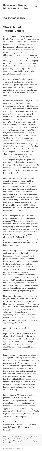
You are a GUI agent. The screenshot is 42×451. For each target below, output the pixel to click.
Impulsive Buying (15, 441)
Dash (35, 439)
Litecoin (23, 441)
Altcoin (11, 439)
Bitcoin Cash (18, 439)
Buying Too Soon (28, 439)
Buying (22, 437)
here (26, 63)
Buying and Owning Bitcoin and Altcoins (15, 6)
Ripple (34, 441)
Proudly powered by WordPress (13, 448)
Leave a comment (15, 443)
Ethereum (6, 441)
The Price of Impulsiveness (14, 29)
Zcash (5, 443)
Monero (29, 441)
